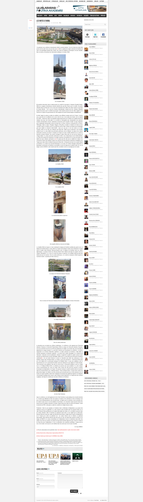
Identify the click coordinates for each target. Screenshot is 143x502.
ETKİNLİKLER (55, 1)
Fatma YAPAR (92, 369)
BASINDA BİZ (82, 1)
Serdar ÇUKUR (92, 245)
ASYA (55, 16)
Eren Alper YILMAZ (93, 133)
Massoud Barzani (41, 444)
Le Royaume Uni (63, 442)
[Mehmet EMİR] (86, 175)
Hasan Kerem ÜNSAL (93, 71)
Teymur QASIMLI (92, 282)
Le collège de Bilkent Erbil (67, 441)
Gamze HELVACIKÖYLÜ (94, 158)
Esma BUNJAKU (92, 183)
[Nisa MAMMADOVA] (86, 231)
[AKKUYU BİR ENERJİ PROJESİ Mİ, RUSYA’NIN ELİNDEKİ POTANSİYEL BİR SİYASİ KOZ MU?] (65, 460)
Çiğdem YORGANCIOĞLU (94, 208)
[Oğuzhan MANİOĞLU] (86, 299)
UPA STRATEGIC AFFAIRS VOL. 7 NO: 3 (41, 462)
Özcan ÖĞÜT (92, 257)
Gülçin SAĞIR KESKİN (94, 307)
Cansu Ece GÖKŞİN (93, 350)
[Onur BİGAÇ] (86, 237)
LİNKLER (96, 1)
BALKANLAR (66, 16)
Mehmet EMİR (92, 170)
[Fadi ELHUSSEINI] (86, 255)
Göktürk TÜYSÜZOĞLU (94, 102)
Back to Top (104, 500)
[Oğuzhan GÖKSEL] (86, 69)
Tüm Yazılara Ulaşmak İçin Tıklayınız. (96, 48)
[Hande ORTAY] (86, 150)
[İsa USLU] (86, 268)
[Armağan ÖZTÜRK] (86, 100)
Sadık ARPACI (92, 344)
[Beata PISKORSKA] (86, 125)
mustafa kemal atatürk (49, 444)
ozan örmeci (55, 444)
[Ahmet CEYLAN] (86, 63)
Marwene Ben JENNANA (94, 220)
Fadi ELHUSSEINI (93, 251)
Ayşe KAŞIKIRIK (92, 288)
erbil (61, 439)
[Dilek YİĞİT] (86, 88)
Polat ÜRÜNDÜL (92, 152)
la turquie (60, 441)
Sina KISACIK (92, 77)
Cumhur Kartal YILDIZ (93, 214)
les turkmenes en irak (72, 443)
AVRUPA (60, 16)
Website (38, 484)
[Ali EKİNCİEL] (86, 367)
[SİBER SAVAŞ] (77, 460)
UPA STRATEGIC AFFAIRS (72, 1)
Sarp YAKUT (92, 326)
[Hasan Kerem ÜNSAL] (86, 75)
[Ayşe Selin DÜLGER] (86, 181)
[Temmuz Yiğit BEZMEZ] (86, 200)
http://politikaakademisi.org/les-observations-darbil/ (68, 429)
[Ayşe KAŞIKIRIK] (86, 293)
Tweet (30, 20)
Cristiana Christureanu (53, 439)
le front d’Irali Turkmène (44, 442)
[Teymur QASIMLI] (86, 286)
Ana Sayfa (39, 16)
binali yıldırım (46, 439)
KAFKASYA (73, 16)
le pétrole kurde (56, 442)
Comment (60, 473)
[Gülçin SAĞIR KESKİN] (86, 311)
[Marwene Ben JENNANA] (86, 224)
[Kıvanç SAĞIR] (86, 274)
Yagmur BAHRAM (93, 332)
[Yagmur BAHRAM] (86, 336)
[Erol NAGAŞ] (86, 342)
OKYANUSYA (79, 16)
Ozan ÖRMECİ (92, 46)
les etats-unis (68, 442)
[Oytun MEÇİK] (86, 119)
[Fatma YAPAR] (86, 373)
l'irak (69, 439)
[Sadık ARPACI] (86, 348)
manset (77, 443)
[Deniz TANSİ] (86, 57)
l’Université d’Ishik (45, 440)
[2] (56, 139)
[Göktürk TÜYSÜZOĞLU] (86, 106)
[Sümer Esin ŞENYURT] (86, 206)
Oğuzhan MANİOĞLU (93, 295)
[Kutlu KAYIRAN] (86, 280)
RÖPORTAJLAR (46, 1)
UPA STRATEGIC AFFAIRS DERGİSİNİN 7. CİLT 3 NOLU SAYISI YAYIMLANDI (53, 463)
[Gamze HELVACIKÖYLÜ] (86, 162)
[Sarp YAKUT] (86, 330)
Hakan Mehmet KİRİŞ (93, 90)
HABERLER (39, 1)
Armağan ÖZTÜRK (93, 96)
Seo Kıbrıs (96, 500)
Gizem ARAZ (92, 301)
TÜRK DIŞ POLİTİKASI (94, 16)
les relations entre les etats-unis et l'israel (54, 443)
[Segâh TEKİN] (86, 131)
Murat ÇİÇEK (92, 313)
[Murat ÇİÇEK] (86, 317)
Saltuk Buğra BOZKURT (94, 319)
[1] (57, 48)
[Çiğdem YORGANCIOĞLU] (86, 212)
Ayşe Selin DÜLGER (93, 177)
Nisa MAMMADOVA (93, 226)
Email (39, 478)
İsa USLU (91, 263)
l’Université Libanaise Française (62, 440)
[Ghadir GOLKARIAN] (86, 113)
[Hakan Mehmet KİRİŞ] (86, 94)
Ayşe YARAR (92, 164)
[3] (41, 358)
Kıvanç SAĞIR (92, 270)
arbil (42, 439)
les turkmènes (64, 443)
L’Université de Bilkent (52, 440)
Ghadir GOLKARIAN (93, 108)
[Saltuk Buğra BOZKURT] (86, 324)
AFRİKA (45, 16)
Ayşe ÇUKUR (92, 357)
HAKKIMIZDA (90, 1)
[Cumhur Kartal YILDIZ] (86, 218)
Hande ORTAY (92, 146)
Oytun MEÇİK (92, 115)
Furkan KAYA (92, 239)
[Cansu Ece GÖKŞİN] (86, 355)
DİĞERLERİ (103, 16)
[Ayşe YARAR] (86, 169)
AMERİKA (51, 16)
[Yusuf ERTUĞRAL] (86, 193)
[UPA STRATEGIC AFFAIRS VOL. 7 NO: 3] (41, 460)
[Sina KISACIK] (86, 82)
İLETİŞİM (102, 1)
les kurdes (73, 442)
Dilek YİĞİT (91, 84)
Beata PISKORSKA (93, 121)
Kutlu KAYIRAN (92, 276)
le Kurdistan (51, 442)
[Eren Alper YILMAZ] (86, 137)
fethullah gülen (65, 439)
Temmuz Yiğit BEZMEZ (94, 195)
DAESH (58, 439)
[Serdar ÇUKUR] (86, 249)
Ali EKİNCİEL (92, 363)
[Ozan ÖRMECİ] (86, 51)
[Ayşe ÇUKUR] (86, 361)
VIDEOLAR (61, 1)
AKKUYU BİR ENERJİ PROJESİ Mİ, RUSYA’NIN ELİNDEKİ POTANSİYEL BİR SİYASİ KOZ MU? (65, 463)
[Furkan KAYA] (86, 243)
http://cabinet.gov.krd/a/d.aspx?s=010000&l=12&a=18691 (50, 436)
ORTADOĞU (86, 16)
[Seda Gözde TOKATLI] (86, 144)
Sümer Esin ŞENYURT (94, 201)
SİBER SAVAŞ (75, 461)
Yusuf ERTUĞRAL (93, 189)
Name (39, 473)
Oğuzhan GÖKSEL (93, 65)
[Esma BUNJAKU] (86, 187)
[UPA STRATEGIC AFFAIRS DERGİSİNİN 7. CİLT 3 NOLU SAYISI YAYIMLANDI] (53, 460)
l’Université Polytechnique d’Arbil (74, 440)
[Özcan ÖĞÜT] (86, 262)
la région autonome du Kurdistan (52, 441)
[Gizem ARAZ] (86, 305)
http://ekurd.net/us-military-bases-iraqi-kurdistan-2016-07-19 (51, 432)
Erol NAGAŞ (91, 338)
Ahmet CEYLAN (92, 59)
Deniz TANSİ (91, 53)
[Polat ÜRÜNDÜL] (86, 156)
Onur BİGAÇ (91, 232)
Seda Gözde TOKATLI (93, 139)
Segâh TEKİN (92, 127)
